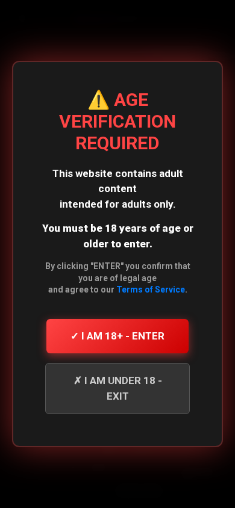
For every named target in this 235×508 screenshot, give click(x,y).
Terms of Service (150, 289)
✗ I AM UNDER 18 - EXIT (118, 388)
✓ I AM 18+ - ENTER (117, 336)
